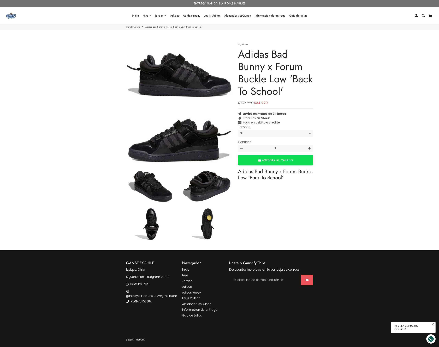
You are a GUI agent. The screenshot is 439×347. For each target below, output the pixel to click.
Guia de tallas (298, 16)
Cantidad (244, 142)
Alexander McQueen (237, 16)
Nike (146, 16)
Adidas (174, 16)
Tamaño (244, 127)
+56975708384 (141, 301)
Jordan (160, 16)
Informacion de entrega (270, 16)
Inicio (135, 16)
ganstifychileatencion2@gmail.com (151, 296)
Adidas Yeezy (191, 16)
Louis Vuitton (212, 16)
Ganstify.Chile (133, 26)
